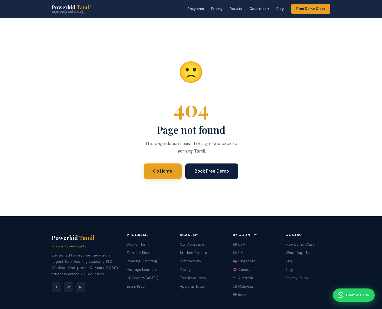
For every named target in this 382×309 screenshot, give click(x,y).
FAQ (289, 261)
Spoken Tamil (138, 244)
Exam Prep (136, 286)
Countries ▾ (259, 8)
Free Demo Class (310, 8)
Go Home (162, 171)
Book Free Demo (212, 171)
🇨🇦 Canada (242, 269)
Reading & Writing (142, 261)
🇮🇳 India (239, 295)
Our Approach (192, 244)
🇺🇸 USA (239, 244)
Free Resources (193, 278)
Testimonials (190, 261)
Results (236, 8)
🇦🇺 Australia (243, 278)
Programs (196, 8)
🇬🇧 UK (238, 253)
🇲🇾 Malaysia (243, 286)
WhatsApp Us (297, 253)
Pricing (216, 8)
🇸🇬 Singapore (244, 261)
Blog (280, 8)
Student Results (193, 253)
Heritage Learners (142, 269)
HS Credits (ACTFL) (143, 278)
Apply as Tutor (192, 286)
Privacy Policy (297, 278)
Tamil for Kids (138, 253)
